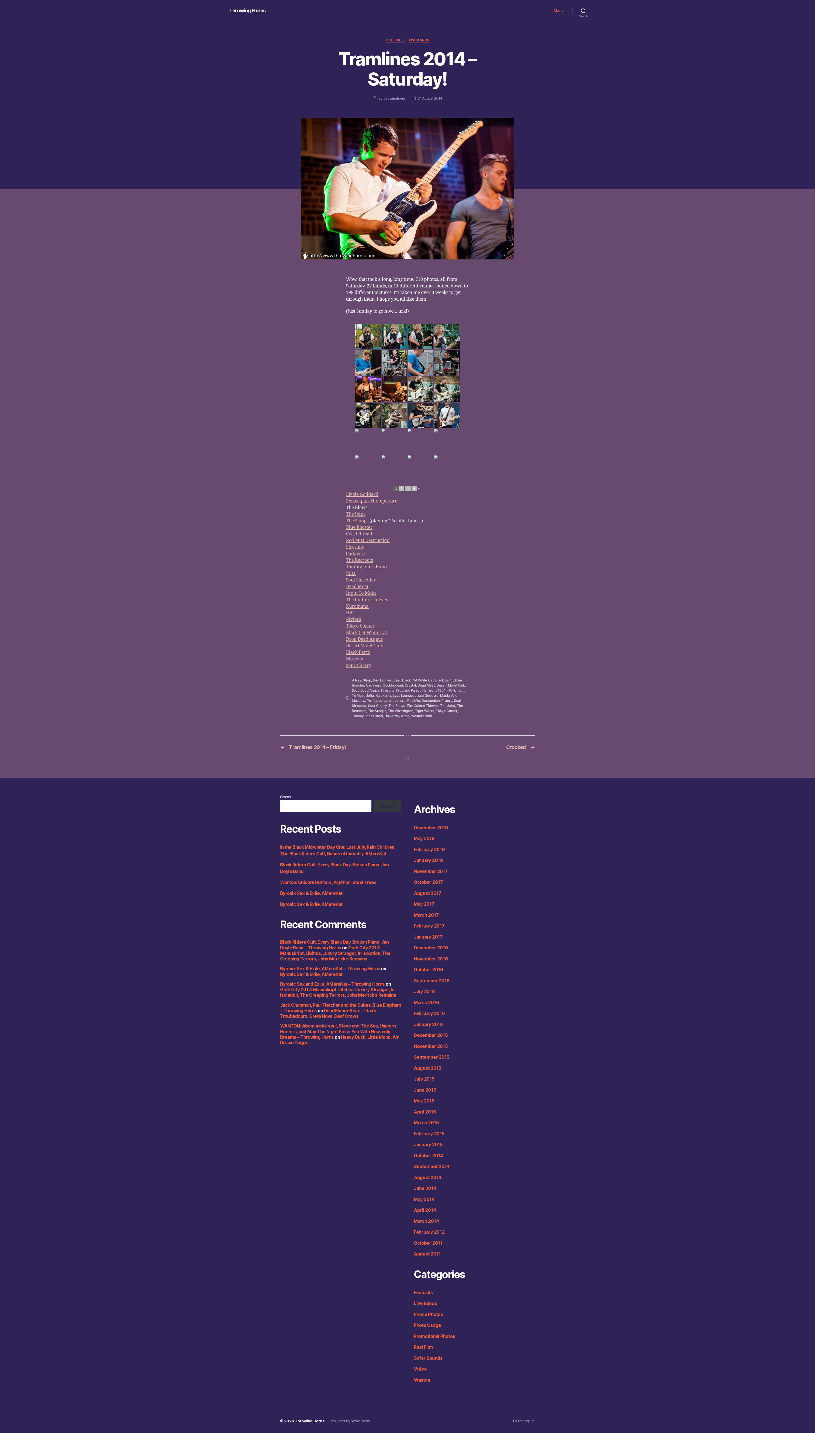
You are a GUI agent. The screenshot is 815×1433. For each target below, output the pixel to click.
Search (285, 797)
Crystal (410, 685)
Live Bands (419, 40)
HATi (351, 613)
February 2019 (429, 849)
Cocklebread (359, 534)
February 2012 (429, 1232)
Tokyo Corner (360, 626)
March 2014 (426, 1221)
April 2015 (425, 1112)
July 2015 (424, 1079)
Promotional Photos (434, 1336)
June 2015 (425, 1090)
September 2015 (431, 1057)
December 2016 (431, 947)
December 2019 (431, 827)
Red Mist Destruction (368, 540)
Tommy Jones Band (366, 567)
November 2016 (431, 958)
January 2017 (428, 937)
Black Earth (358, 652)
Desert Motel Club (364, 646)
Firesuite (355, 547)
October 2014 (428, 1155)
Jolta (351, 573)
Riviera (353, 619)
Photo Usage (427, 1325)
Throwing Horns (247, 10)
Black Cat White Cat (366, 633)
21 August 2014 (430, 98)
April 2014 (425, 1210)
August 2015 (427, 1068)
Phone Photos (428, 1314)
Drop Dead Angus (364, 639)
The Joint (355, 514)
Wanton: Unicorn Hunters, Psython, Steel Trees (328, 882)
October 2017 (428, 882)
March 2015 (426, 1122)
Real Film (423, 1347)
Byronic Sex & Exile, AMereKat (311, 904)
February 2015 (429, 1133)
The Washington (400, 711)
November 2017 (431, 871)
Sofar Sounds (428, 1358)
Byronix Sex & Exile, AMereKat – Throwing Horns (330, 968)
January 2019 (428, 860)
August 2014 (427, 1177)
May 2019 (424, 838)
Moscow (354, 659)
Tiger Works (424, 711)
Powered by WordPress (349, 1421)
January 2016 (428, 1024)
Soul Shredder (361, 580)
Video (420, 1369)
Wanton (422, 1380)
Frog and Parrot (408, 690)
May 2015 (424, 1101)
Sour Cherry (358, 666)
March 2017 (426, 915)
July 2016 (424, 991)
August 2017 (427, 893)
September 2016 (432, 980)
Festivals (395, 40)
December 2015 (431, 1035)
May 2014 (424, 1199)
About (558, 10)
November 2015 (431, 1046)
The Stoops (357, 521)
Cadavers (355, 554)
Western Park (421, 716)
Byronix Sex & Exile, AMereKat (311, 893)
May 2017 (424, 904)
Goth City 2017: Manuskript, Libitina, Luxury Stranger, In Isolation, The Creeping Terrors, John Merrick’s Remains (335, 953)
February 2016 (429, 1013)
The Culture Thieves (367, 600)
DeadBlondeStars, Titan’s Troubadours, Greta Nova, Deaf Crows (328, 1013)
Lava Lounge (403, 695)
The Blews (396, 706)
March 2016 (426, 1002)
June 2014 (425, 1188)
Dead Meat (357, 587)
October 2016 (428, 969)
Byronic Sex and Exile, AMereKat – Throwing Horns (332, 984)
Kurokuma (357, 606)
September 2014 (432, 1166)
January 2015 (428, 1144)
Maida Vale (448, 695)
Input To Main (361, 593)
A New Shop (361, 680)
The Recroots (359, 560)
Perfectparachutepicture (371, 501)
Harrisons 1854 (433, 690)
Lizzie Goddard (362, 494)
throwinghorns (394, 98)
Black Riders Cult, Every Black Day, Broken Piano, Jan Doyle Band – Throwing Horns (334, 944)
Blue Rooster (359, 527)
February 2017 (429, 926)
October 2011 (428, 1243)
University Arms (397, 716)
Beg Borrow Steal (386, 680)
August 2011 (427, 1254)
